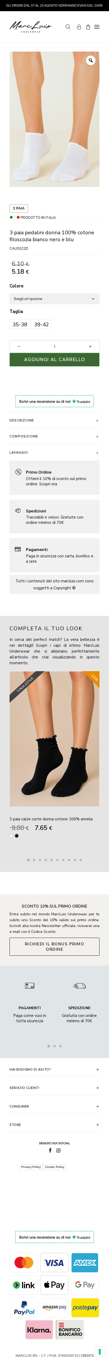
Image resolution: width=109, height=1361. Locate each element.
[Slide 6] (57, 860)
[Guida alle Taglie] (54, 478)
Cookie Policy (54, 1167)
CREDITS (87, 1356)
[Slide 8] (69, 860)
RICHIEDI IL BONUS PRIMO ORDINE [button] (55, 946)
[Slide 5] (51, 860)
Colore (17, 286)
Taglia (16, 311)
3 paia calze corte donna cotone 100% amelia (51, 819)
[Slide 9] (75, 860)
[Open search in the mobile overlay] (65, 27)
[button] (20, 324)
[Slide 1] (28, 860)
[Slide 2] (34, 860)
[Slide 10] (81, 860)
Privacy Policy (31, 1167)
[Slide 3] (40, 860)
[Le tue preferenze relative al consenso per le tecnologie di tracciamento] (100, 1352)
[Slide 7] (63, 860)
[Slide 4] (46, 860)
